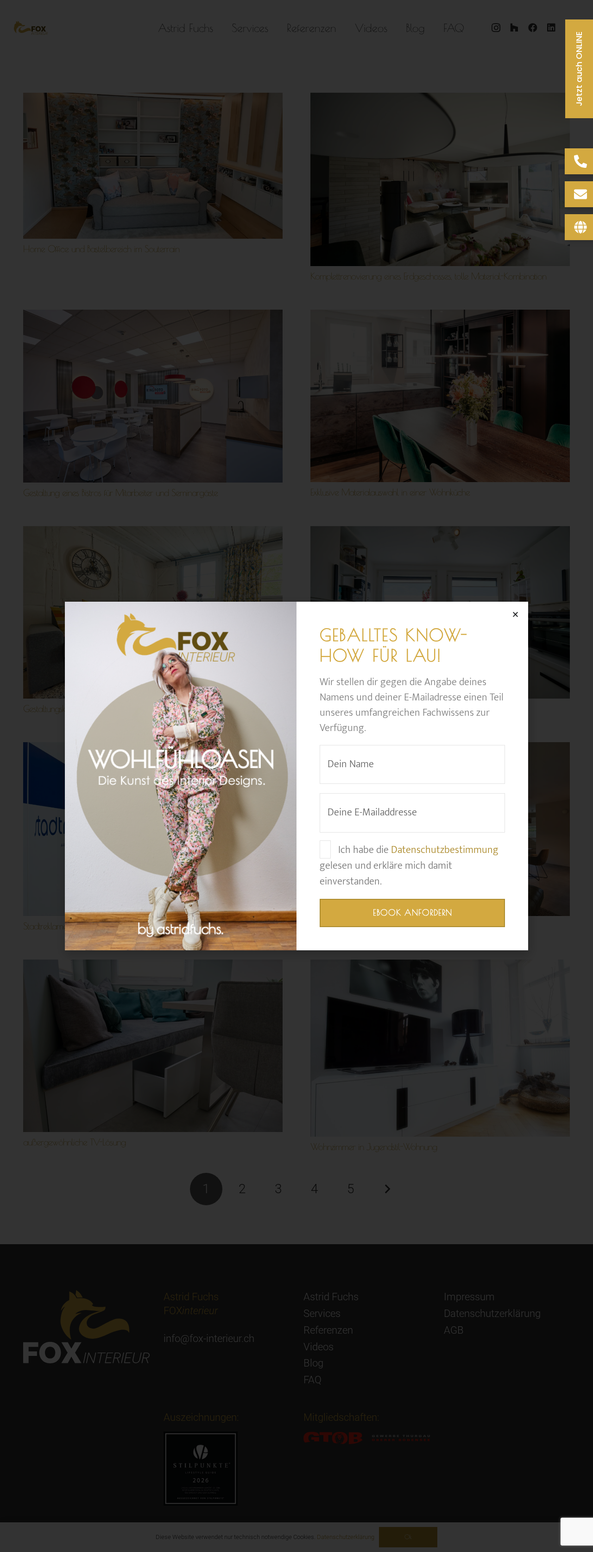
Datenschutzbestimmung (444, 850)
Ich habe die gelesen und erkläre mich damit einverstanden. (409, 865)
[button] (515, 614)
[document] (296, 776)
